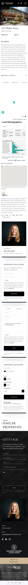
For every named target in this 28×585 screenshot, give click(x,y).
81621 (21, 215)
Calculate (14, 397)
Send (14, 348)
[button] (2, 16)
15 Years (13, 371)
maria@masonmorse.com (11, 533)
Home (2, 215)
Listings (6, 215)
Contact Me (16, 253)
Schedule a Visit (19, 308)
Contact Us (9, 308)
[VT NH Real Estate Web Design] (14, 567)
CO (10, 215)
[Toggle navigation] (25, 3)
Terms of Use (14, 559)
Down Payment (7, 382)
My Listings (6, 253)
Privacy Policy (11, 288)
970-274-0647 (9, 251)
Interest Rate (7, 388)
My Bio (21, 253)
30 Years (7, 371)
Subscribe (14, 294)
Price (5, 376)
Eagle (13, 215)
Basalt (17, 215)
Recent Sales (11, 253)
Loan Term (7, 368)
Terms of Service (6, 354)
